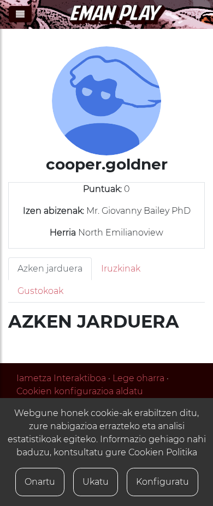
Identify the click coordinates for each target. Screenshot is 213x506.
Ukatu (95, 482)
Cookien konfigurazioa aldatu (79, 391)
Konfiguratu (162, 482)
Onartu (40, 482)
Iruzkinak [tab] (120, 268)
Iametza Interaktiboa (61, 378)
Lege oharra (138, 378)
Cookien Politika (162, 452)
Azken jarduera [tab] (49, 268)
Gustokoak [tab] (40, 291)
